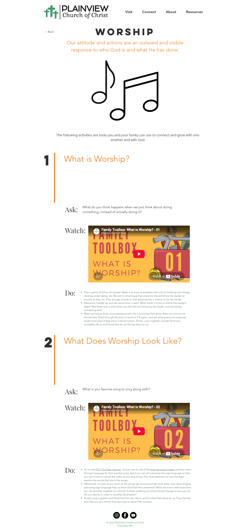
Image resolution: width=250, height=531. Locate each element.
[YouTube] (133, 515)
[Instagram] (116, 515)
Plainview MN (125, 525)
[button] (128, 12)
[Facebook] (125, 515)
